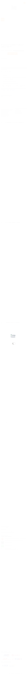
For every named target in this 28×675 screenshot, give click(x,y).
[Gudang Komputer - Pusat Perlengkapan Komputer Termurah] (14, 337)
